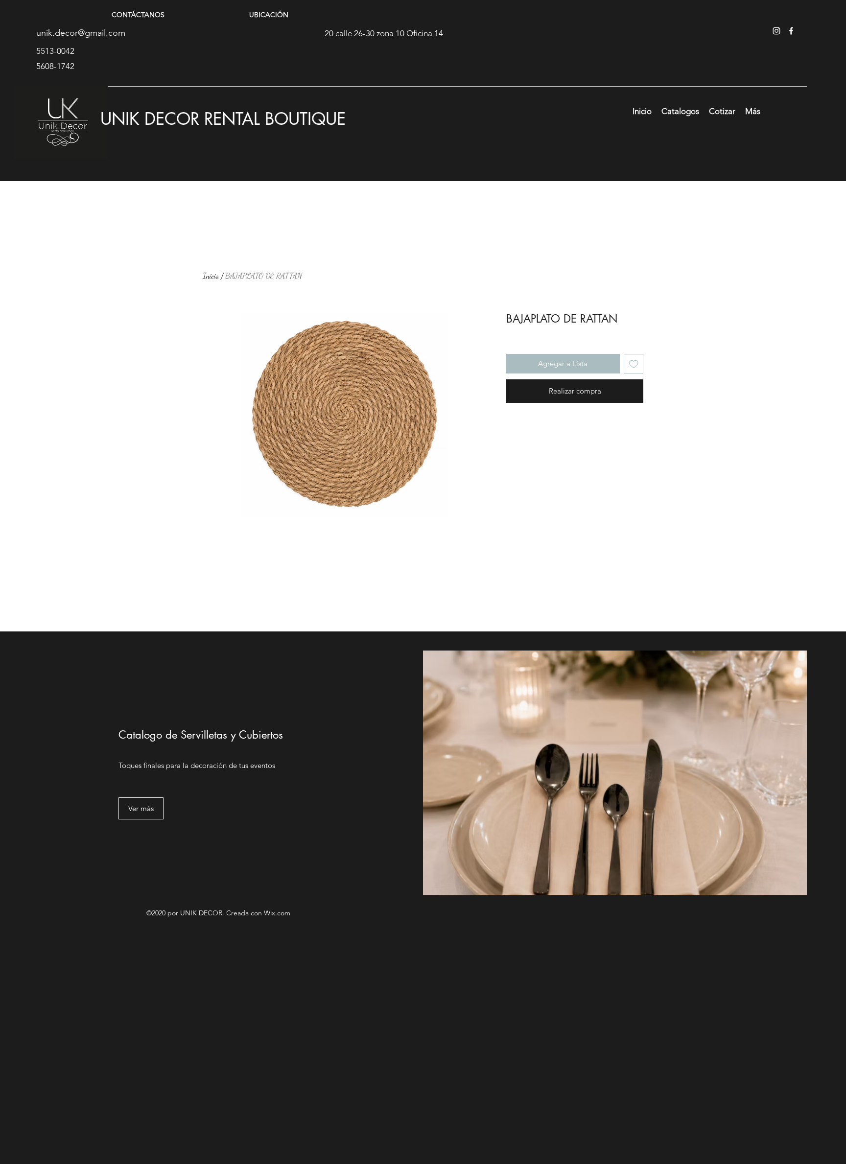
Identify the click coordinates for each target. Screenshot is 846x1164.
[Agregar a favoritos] (634, 364)
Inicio (211, 275)
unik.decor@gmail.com (80, 32)
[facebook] (791, 31)
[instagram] (776, 31)
